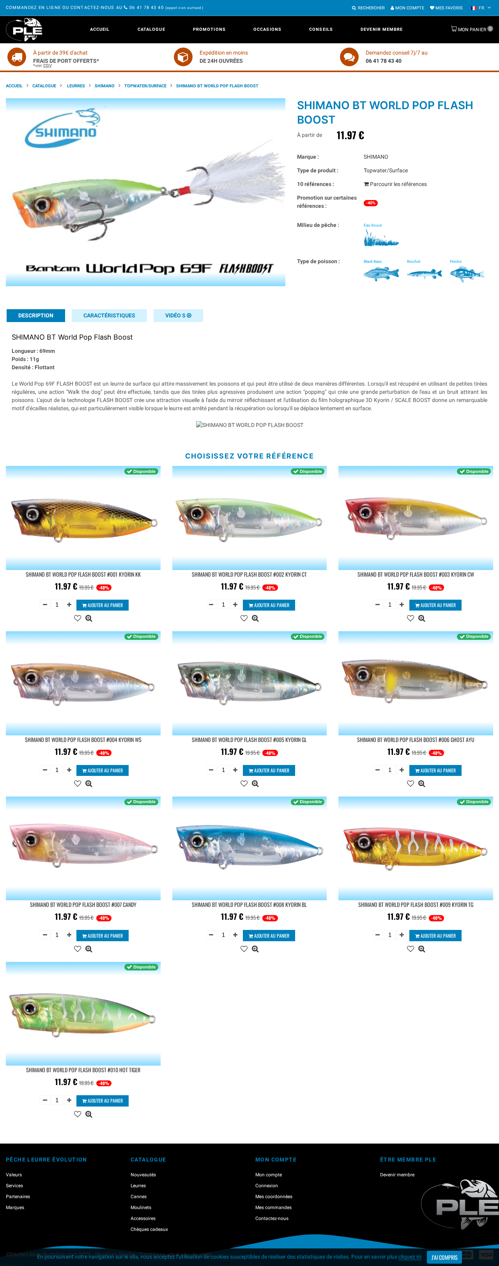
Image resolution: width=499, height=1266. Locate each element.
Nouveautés (143, 1174)
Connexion (266, 1185)
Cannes (139, 1196)
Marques (15, 1207)
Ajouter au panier (105, 605)
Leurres (75, 86)
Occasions (267, 29)
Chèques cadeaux (149, 1229)
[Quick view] (88, 617)
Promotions (209, 29)
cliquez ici (409, 1257)
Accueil (100, 29)
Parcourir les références (398, 184)
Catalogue (151, 29)
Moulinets (141, 1207)
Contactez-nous (271, 1218)
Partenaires (18, 1196)
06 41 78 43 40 (146, 7)
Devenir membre (382, 29)
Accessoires (143, 1218)
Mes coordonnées (273, 1196)
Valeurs (14, 1174)
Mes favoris (448, 8)
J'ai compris (445, 1257)
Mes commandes (273, 1207)
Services (14, 1185)
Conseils (321, 29)
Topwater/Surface (145, 86)
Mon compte (409, 8)
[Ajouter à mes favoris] (77, 617)
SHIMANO (105, 86)
